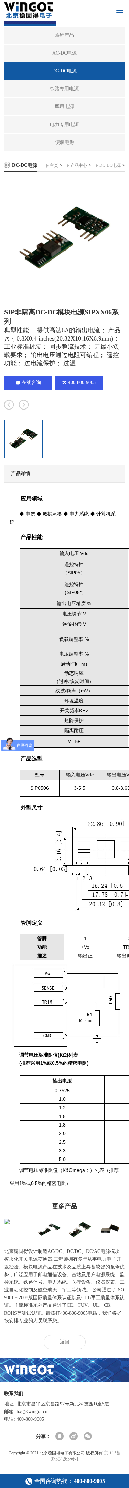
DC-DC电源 (110, 165)
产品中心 (79, 165)
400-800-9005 (82, 382)
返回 (64, 1342)
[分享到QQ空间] (60, 1436)
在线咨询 (31, 382)
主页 (54, 165)
